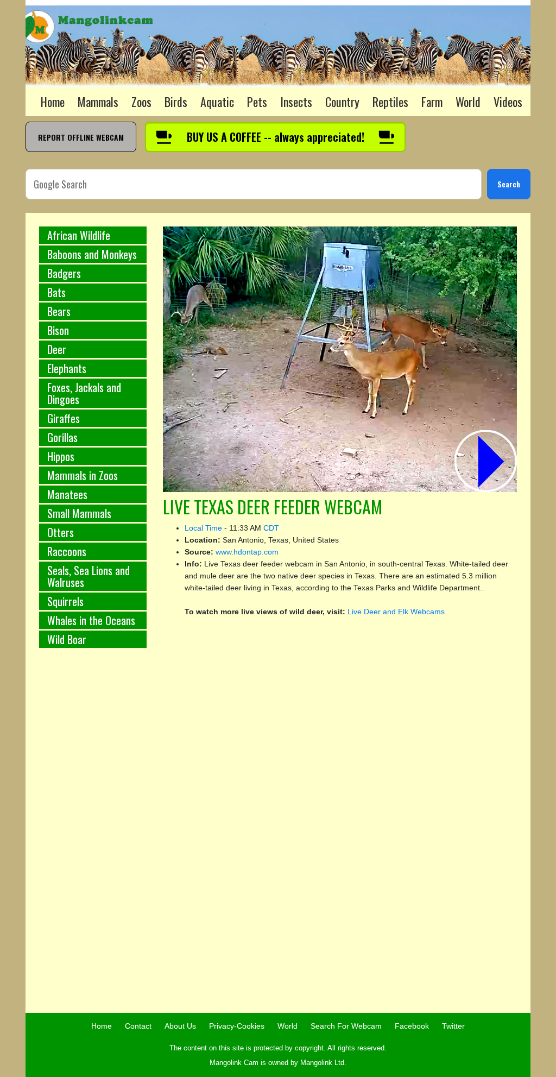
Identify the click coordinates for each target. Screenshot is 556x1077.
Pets (257, 101)
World (468, 101)
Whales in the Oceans (91, 620)
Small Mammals (79, 513)
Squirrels (65, 601)
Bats (56, 292)
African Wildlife (78, 235)
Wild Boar (66, 639)
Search (508, 184)
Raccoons (66, 551)
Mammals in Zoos (82, 475)
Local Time (203, 528)
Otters (60, 532)
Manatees (67, 494)
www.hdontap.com (247, 551)
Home (53, 101)
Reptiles (390, 101)
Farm (432, 101)
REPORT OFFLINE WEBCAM (81, 137)
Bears (59, 311)
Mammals (98, 101)
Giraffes (63, 418)
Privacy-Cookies (236, 1026)
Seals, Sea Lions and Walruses (88, 576)
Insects (296, 101)
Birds (176, 101)
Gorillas (62, 437)
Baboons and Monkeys (92, 254)
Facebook (412, 1026)
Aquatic (217, 101)
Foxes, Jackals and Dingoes (84, 393)
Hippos (60, 456)
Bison (58, 330)
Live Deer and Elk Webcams (396, 611)
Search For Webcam (346, 1026)
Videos (508, 101)
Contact (138, 1026)
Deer (56, 349)
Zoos (141, 101)
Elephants (66, 368)
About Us (180, 1026)
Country (342, 101)
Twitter (453, 1026)
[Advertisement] (93, 836)
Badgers (64, 273)
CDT (271, 528)
